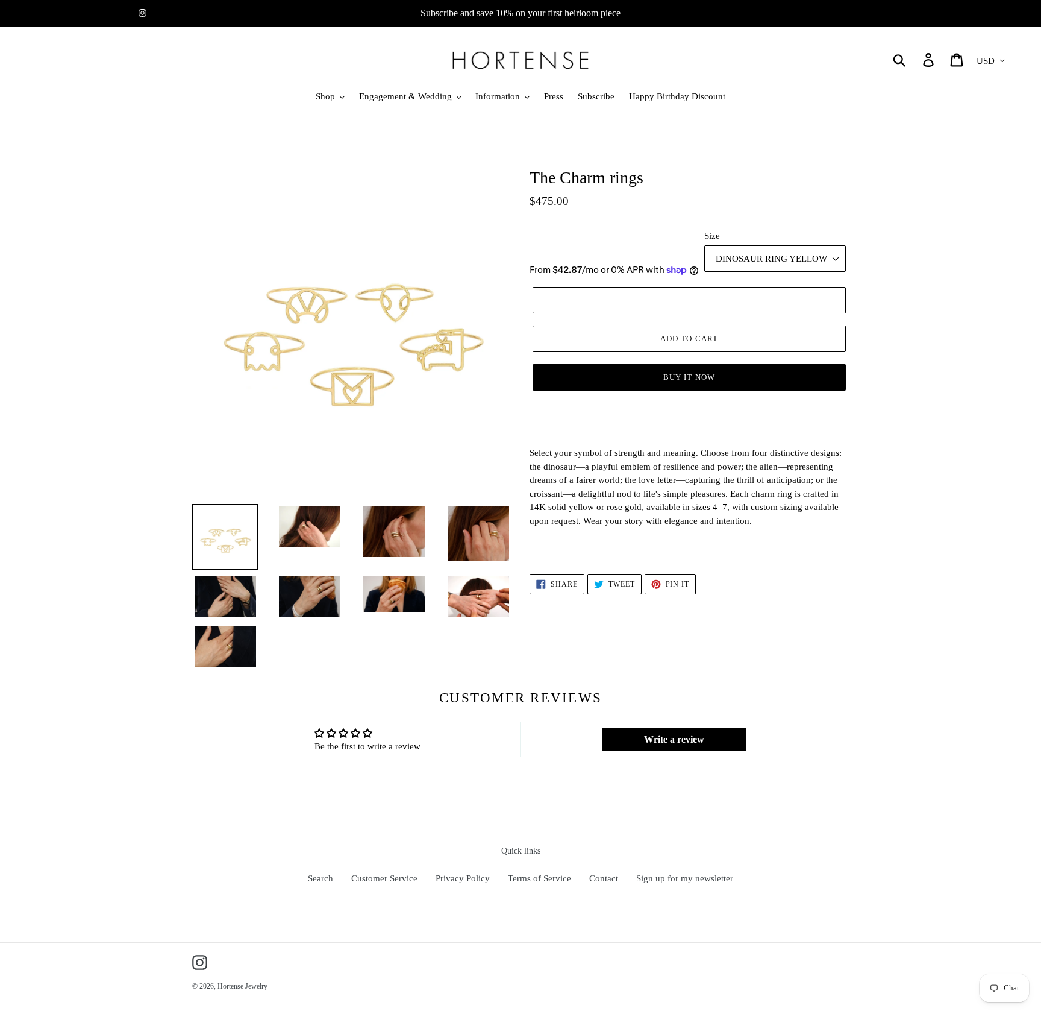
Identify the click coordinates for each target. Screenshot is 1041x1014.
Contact (603, 878)
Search (320, 878)
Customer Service (384, 878)
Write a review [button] (674, 739)
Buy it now (688, 377)
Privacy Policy (463, 878)
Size (712, 236)
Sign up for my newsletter (684, 878)
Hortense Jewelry (242, 986)
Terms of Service (539, 878)
